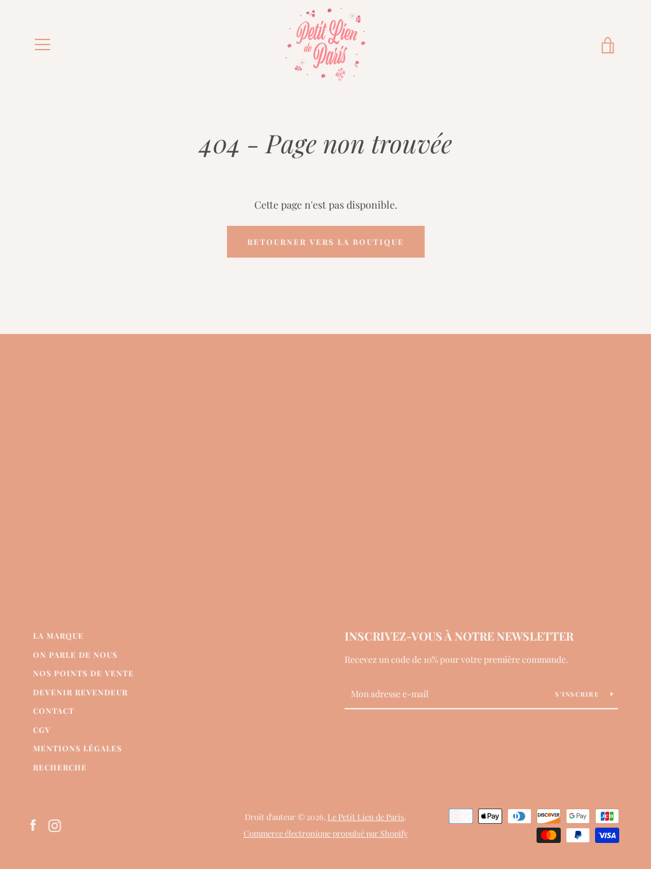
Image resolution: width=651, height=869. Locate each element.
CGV (42, 730)
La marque (58, 635)
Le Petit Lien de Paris (365, 816)
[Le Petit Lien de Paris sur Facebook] (33, 824)
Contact (53, 711)
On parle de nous (75, 655)
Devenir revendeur (80, 692)
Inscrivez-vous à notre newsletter (459, 636)
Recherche (60, 767)
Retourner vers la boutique (325, 242)
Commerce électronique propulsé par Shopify (325, 833)
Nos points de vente (83, 673)
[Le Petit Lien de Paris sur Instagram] (54, 824)
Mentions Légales (77, 748)
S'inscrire (578, 694)
